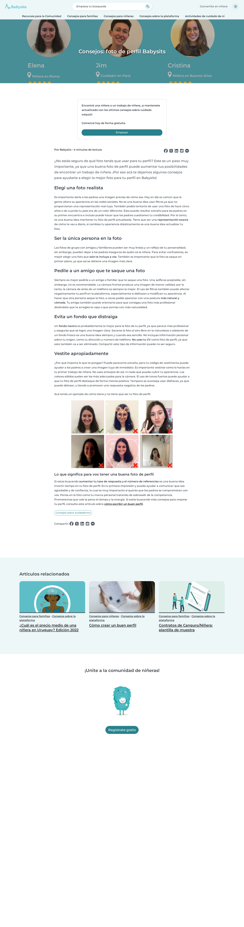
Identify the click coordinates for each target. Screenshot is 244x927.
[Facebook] (165, 151)
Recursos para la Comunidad (41, 16)
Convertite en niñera (214, 6)
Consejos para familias (82, 16)
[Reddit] (181, 151)
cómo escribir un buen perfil (123, 504)
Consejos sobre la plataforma (159, 16)
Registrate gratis (122, 730)
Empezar (122, 132)
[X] (171, 151)
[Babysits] (16, 6)
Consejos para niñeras (118, 16)
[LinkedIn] (176, 151)
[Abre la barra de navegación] (235, 6)
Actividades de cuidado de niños (207, 16)
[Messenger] (187, 151)
